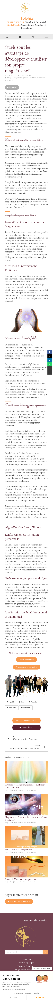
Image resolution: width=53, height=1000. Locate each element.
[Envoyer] (45, 952)
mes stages (41, 246)
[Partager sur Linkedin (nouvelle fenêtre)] (49, 360)
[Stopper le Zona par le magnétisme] (26, 866)
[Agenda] (20, 36)
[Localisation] (33, 36)
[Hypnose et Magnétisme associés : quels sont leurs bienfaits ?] (26, 772)
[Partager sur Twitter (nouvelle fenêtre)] (49, 356)
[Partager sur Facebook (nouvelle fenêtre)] (49, 352)
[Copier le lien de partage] (49, 372)
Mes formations (26, 246)
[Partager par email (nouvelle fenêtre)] (49, 368)
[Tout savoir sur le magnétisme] (26, 837)
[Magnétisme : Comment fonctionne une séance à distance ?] (26, 804)
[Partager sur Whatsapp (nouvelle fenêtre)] (49, 364)
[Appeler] (6, 36)
